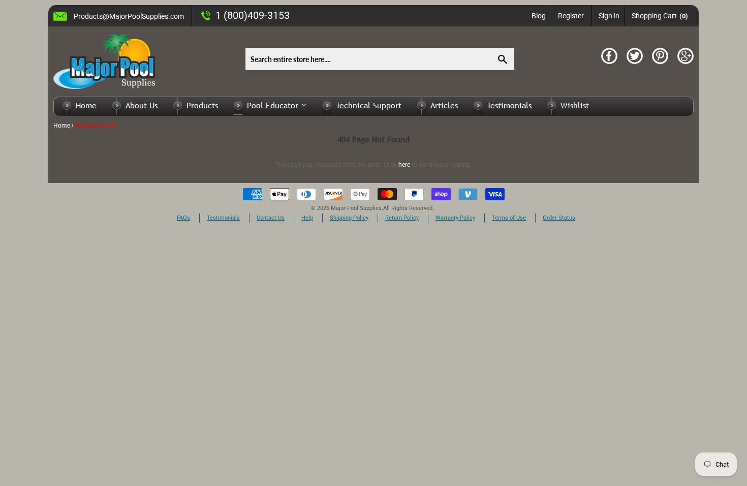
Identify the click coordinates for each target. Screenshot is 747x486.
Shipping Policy (349, 218)
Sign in (609, 16)
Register (571, 16)
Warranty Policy (455, 218)
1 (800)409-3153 (252, 15)
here (404, 164)
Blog (539, 16)
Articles (444, 105)
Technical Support (368, 105)
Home (86, 105)
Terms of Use (509, 218)
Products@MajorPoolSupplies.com (129, 16)
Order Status (559, 218)
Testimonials (509, 105)
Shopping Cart (660, 16)
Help (307, 218)
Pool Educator (274, 105)
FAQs (183, 218)
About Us (142, 105)
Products (202, 105)
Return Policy (402, 218)
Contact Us (271, 218)
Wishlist (575, 105)
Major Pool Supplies (356, 208)
